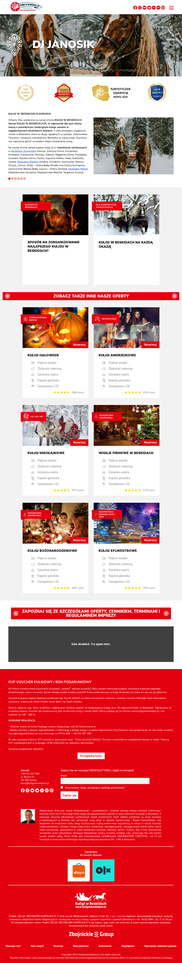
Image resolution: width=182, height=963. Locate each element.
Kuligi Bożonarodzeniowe (52, 551)
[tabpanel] (48, 143)
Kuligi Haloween (43, 355)
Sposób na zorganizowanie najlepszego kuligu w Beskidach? (54, 246)
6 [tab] (24, 179)
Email (64, 775)
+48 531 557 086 (30, 773)
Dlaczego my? (13, 946)
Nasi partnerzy (81, 946)
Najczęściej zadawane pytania (160, 946)
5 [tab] (21, 179)
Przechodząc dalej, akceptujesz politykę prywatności (94, 787)
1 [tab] (9, 179)
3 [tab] (15, 179)
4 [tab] (18, 179)
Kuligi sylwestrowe (118, 551)
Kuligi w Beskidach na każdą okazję (126, 244)
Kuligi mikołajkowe (46, 453)
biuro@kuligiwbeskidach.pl (35, 783)
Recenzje (58, 946)
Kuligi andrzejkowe (117, 355)
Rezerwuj (79, 344)
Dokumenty (105, 946)
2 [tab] (12, 179)
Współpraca (127, 946)
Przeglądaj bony (91, 756)
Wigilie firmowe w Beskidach (126, 453)
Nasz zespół (37, 946)
